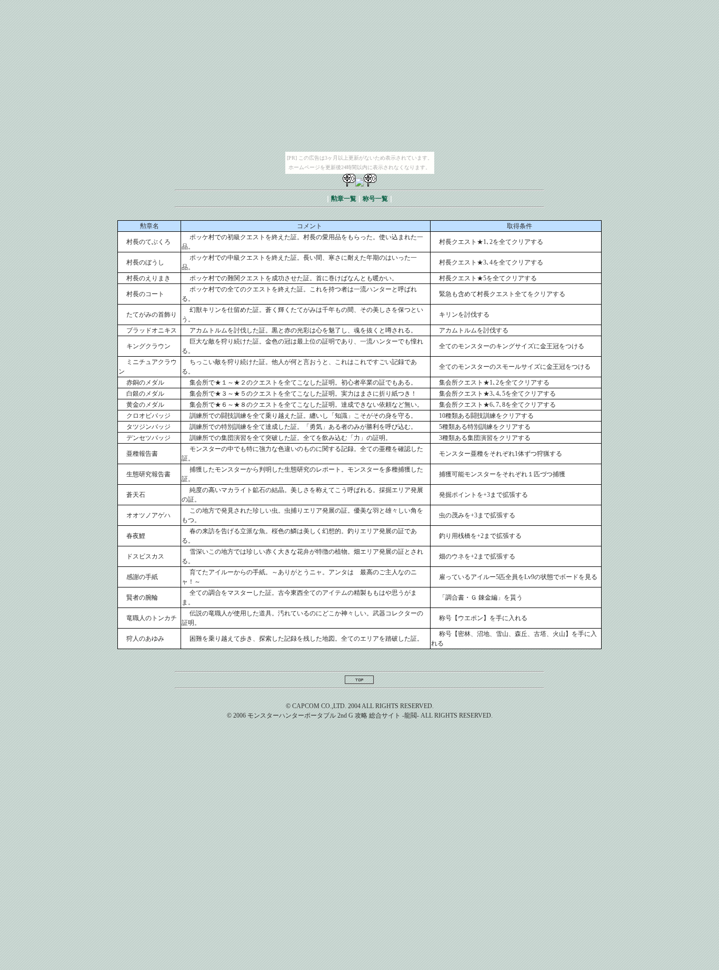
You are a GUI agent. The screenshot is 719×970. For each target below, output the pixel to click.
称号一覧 (375, 198)
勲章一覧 (343, 198)
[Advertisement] (359, 810)
